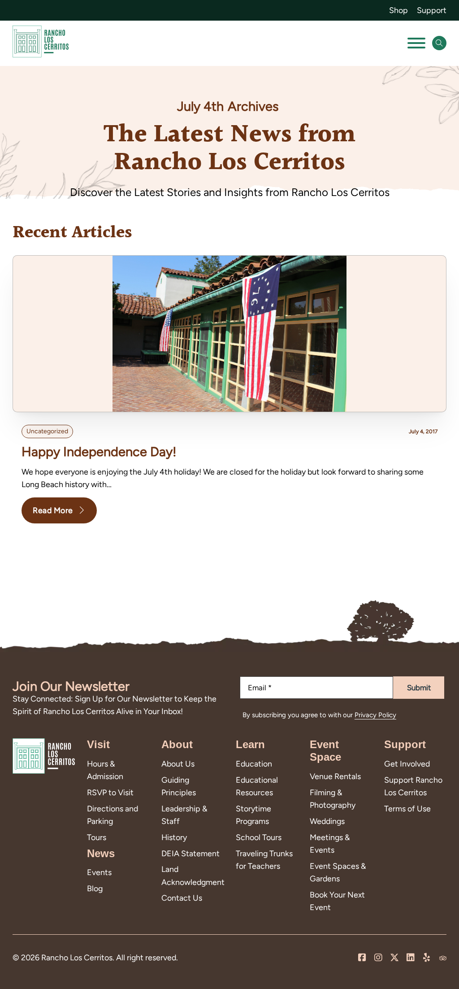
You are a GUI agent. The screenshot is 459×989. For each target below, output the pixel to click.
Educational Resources (257, 786)
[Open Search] (439, 43)
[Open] (416, 43)
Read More (53, 510)
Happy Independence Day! (99, 451)
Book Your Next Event (337, 901)
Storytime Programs (253, 815)
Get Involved (407, 763)
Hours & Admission (105, 770)
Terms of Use (407, 808)
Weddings (327, 821)
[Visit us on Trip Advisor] (442, 958)
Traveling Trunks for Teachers (264, 860)
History (174, 837)
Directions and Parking (112, 815)
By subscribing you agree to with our (319, 715)
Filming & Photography (332, 799)
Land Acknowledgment (192, 875)
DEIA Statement (190, 853)
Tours (96, 837)
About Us (178, 763)
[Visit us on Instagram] (378, 958)
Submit (419, 687)
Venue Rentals (335, 776)
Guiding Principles (178, 786)
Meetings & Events (330, 843)
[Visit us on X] (394, 958)
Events (99, 872)
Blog (95, 888)
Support (431, 10)
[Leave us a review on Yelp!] (426, 958)
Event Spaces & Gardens (338, 872)
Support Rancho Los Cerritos (413, 786)
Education (254, 763)
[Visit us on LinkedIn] (410, 958)
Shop (398, 10)
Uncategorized (47, 431)
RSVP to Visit (110, 792)
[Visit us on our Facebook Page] (362, 958)
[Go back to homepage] (41, 43)
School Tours (258, 837)
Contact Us (181, 897)
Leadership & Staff (184, 815)
